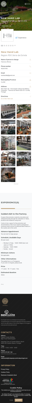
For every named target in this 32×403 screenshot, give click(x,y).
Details (11, 400)
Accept (18, 400)
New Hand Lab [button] (6, 26)
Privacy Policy (5, 369)
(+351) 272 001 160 (6, 352)
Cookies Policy (5, 372)
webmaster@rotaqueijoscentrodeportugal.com (14, 358)
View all (16, 184)
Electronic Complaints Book (9, 375)
